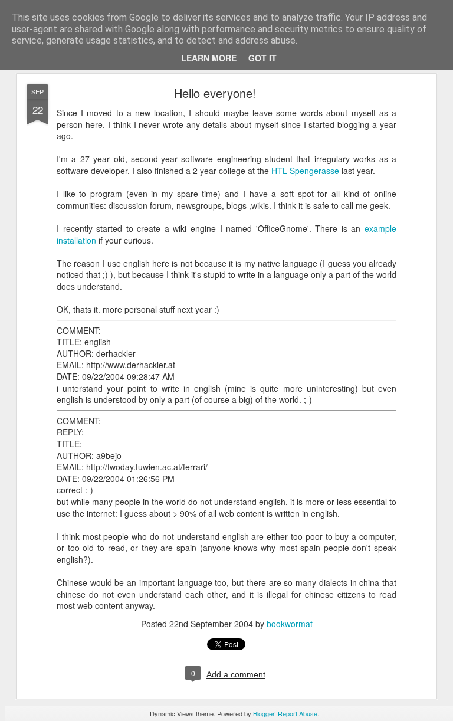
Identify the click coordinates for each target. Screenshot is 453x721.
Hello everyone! (215, 92)
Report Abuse (297, 713)
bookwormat (290, 624)
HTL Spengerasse (305, 170)
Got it (262, 58)
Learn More (209, 58)
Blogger (263, 713)
